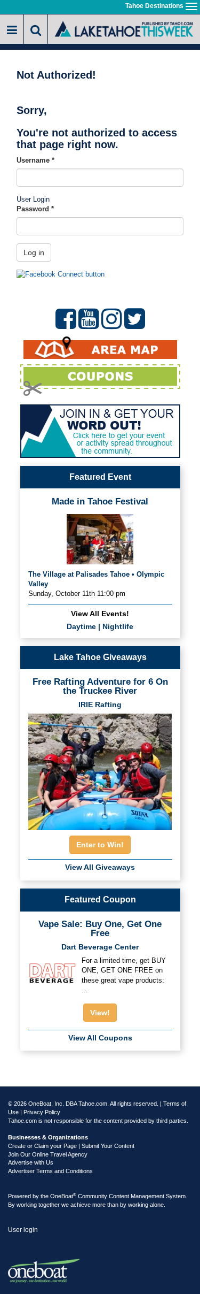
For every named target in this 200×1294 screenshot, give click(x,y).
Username (35, 160)
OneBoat (63, 1196)
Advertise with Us (30, 1162)
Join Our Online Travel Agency (47, 1154)
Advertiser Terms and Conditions (50, 1171)
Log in (33, 252)
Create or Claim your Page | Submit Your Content (71, 1146)
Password (35, 209)
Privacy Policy (41, 1112)
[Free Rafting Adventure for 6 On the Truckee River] (100, 768)
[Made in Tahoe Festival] (100, 538)
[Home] (124, 28)
